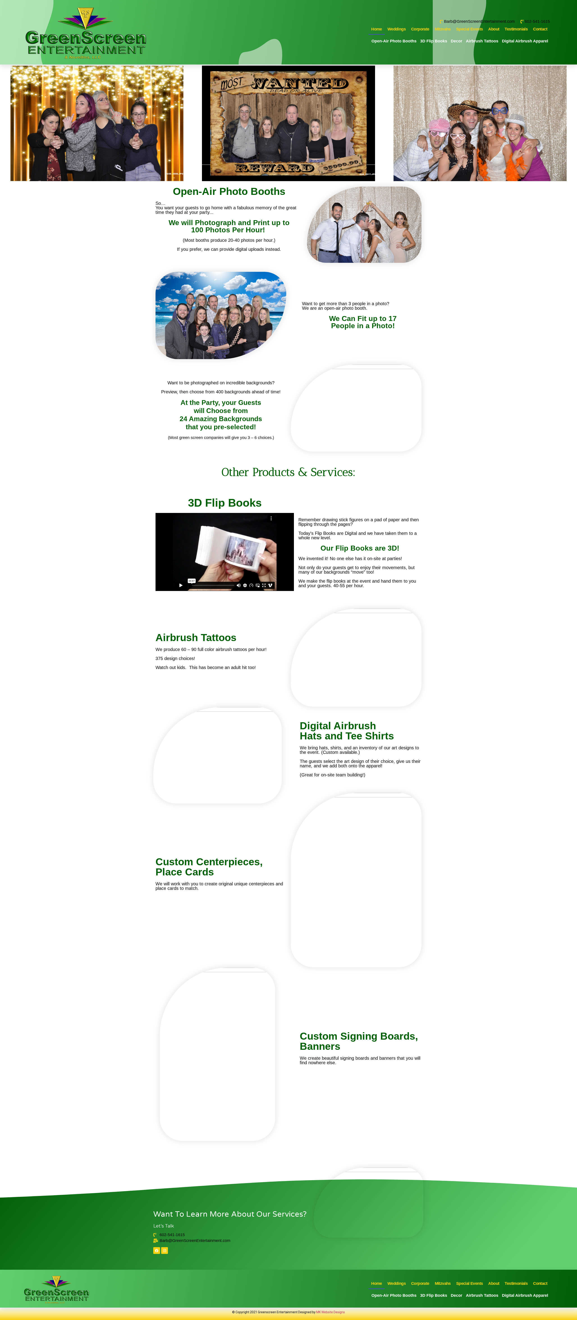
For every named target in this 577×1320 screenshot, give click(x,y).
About (493, 29)
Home (376, 29)
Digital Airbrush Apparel (525, 41)
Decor (456, 41)
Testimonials (516, 29)
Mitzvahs (443, 29)
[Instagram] (164, 1250)
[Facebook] (156, 1250)
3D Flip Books (433, 41)
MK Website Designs (330, 1312)
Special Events (469, 29)
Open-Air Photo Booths (394, 41)
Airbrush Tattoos (482, 41)
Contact (540, 29)
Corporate (420, 29)
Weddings (396, 29)
